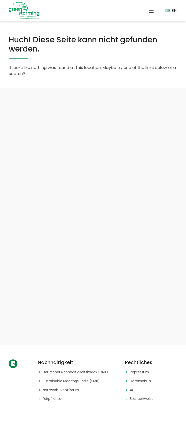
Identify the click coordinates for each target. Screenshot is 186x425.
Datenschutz (141, 381)
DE (167, 10)
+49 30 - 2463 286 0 (65, 323)
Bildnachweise (142, 399)
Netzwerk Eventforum (61, 390)
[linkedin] (13, 363)
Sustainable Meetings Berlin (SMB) (71, 381)
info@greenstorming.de (68, 298)
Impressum (139, 372)
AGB (133, 390)
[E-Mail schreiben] (38, 295)
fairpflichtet (53, 399)
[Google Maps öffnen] (38, 268)
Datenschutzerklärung (68, 213)
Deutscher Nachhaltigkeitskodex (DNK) (75, 372)
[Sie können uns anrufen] (38, 319)
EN (174, 10)
